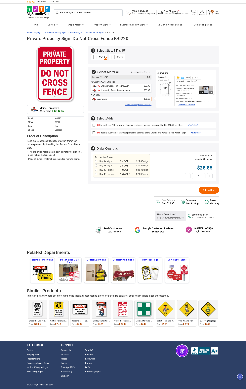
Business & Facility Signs (132, 25)
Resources (90, 359)
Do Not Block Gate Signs (69, 261)
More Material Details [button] (186, 105)
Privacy (88, 363)
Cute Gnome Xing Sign (166, 321)
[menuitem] (35, 25)
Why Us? (89, 350)
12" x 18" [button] (101, 57)
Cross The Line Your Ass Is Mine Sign (44, 321)
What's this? (193, 125)
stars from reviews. (47, 2)
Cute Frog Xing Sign (208, 321)
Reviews (65, 354)
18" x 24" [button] (119, 57)
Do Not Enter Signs (96, 260)
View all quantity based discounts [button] (138, 105)
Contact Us (66, 350)
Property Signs (101, 25)
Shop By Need (74, 25)
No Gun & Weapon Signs (169, 25)
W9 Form (65, 376)
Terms (64, 363)
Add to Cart (209, 190)
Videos (64, 359)
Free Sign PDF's (68, 367)
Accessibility (66, 371)
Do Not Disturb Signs (123, 260)
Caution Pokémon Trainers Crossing (65, 321)
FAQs (87, 367)
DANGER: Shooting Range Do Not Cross (109, 321)
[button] (193, 13)
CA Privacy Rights (93, 371)
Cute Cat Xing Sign (185, 321)
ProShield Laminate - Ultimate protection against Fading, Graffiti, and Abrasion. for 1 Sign (141, 133)
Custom (51, 25)
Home (35, 25)
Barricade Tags (150, 260)
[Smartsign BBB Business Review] (204, 351)
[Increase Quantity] (210, 176)
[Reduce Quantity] (187, 176)
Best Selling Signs (203, 25)
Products (89, 354)
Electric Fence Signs (42, 260)
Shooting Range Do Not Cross (84, 321)
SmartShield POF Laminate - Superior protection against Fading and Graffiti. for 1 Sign (140, 125)
